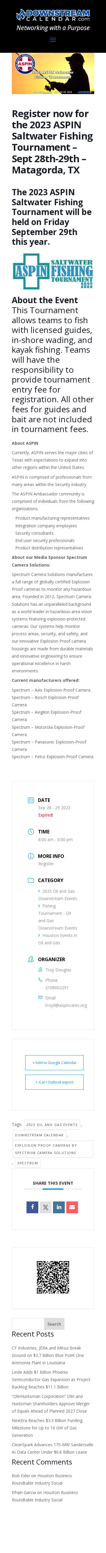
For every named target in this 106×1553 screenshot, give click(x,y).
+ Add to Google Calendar (55, 1062)
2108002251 (57, 987)
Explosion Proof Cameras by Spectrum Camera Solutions (46, 1149)
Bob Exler (21, 1475)
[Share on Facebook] (32, 1207)
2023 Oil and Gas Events (52, 1124)
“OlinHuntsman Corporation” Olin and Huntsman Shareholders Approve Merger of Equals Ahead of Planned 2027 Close (51, 1403)
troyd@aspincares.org (66, 1005)
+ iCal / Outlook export (54, 1082)
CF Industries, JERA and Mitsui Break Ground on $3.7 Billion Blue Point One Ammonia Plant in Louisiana (48, 1355)
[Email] (72, 1207)
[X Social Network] (46, 1207)
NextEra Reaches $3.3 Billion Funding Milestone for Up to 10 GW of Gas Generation (47, 1428)
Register (46, 863)
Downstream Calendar (39, 1135)
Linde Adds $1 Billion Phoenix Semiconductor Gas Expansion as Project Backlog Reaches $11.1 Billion (51, 1379)
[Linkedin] (59, 1207)
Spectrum (27, 1163)
